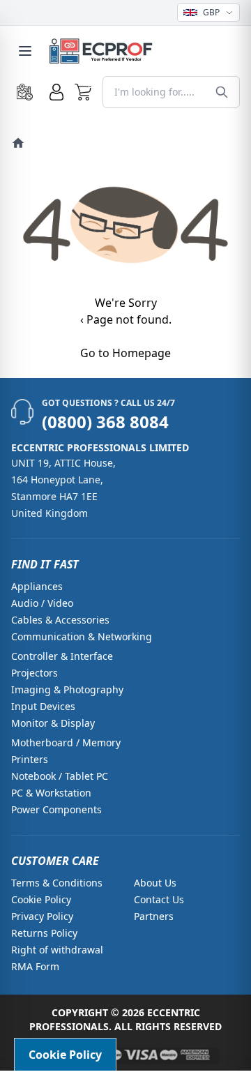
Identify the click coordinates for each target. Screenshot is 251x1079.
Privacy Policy (42, 916)
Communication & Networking (81, 636)
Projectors (34, 672)
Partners (154, 916)
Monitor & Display (53, 723)
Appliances (37, 586)
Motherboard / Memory (66, 742)
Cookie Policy (41, 899)
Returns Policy (44, 933)
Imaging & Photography (67, 689)
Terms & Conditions (56, 882)
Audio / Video (42, 603)
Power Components (56, 809)
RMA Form (35, 966)
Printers (29, 759)
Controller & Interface (62, 656)
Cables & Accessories (60, 619)
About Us (155, 882)
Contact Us (159, 899)
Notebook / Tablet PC (59, 776)
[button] (83, 92)
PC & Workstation (51, 792)
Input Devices (43, 706)
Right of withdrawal (57, 949)
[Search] (221, 92)
